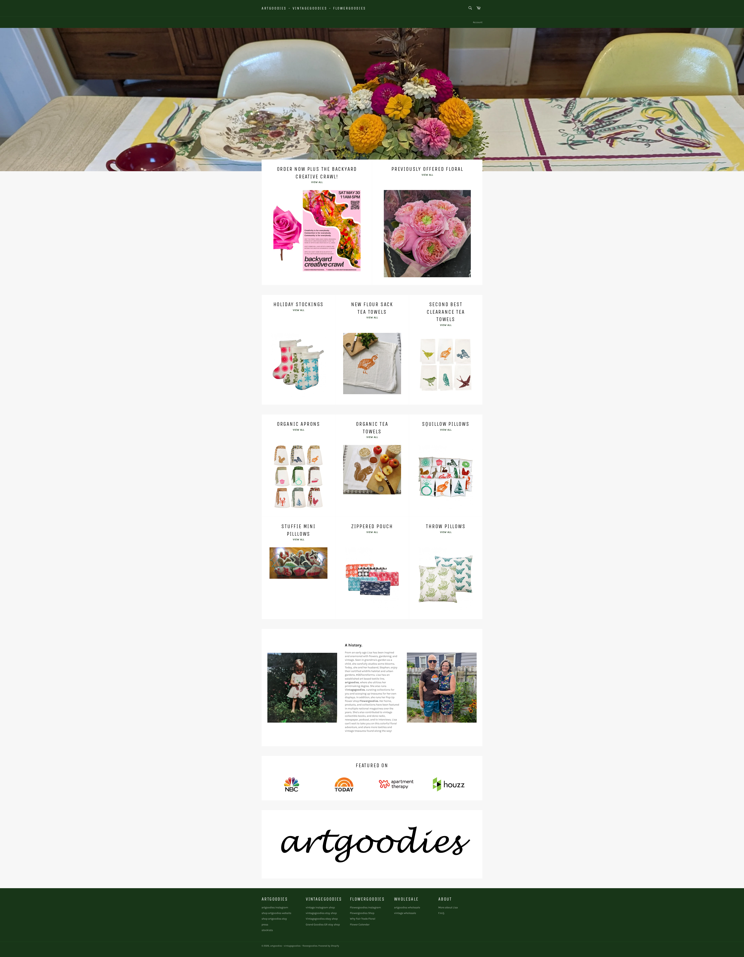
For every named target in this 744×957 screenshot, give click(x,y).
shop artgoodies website (276, 913)
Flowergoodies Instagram (365, 907)
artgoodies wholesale (407, 907)
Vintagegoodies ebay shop (322, 918)
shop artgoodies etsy (274, 918)
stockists (267, 930)
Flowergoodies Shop (362, 913)
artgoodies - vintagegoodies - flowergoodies (314, 8)
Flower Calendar (359, 924)
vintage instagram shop (320, 907)
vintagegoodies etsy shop (321, 913)
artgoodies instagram (275, 907)
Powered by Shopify (328, 945)
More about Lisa (448, 907)
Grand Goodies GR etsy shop (323, 924)
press (265, 924)
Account (477, 22)
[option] (372, 99)
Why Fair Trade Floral (362, 918)
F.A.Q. (441, 913)
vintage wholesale (405, 913)
